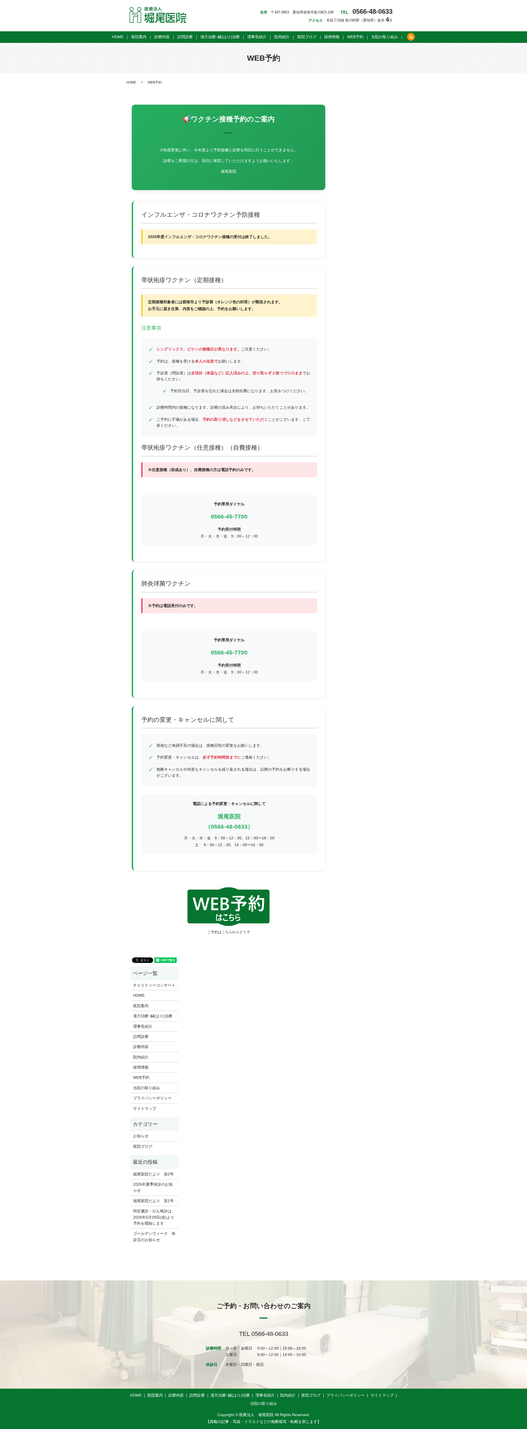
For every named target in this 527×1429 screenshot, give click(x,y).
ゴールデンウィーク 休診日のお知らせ (154, 1236)
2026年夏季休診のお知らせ (153, 1187)
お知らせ (140, 1136)
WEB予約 (355, 37)
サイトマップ (144, 1108)
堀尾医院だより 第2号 (153, 1174)
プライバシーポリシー (152, 1098)
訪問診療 (185, 37)
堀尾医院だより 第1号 (153, 1201)
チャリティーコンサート (154, 985)
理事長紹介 (257, 37)
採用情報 (332, 37)
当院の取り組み (384, 37)
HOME (118, 37)
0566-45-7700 (229, 516)
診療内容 (162, 37)
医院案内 (139, 37)
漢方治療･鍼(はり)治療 (220, 37)
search (411, 37)
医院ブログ (306, 37)
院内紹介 (282, 37)
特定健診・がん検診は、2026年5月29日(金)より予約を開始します (154, 1217)
